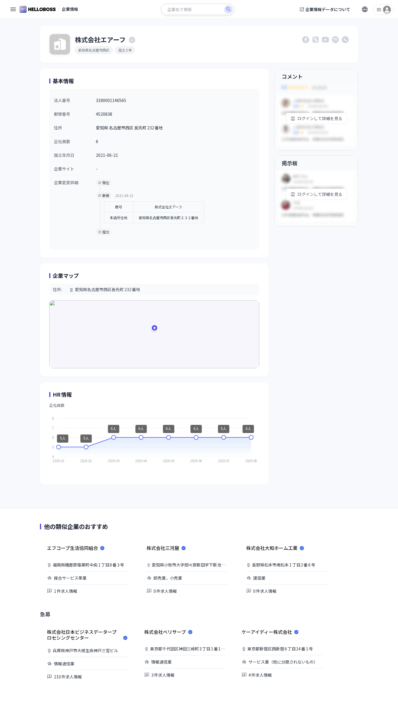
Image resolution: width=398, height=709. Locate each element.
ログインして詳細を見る (319, 118)
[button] (154, 329)
